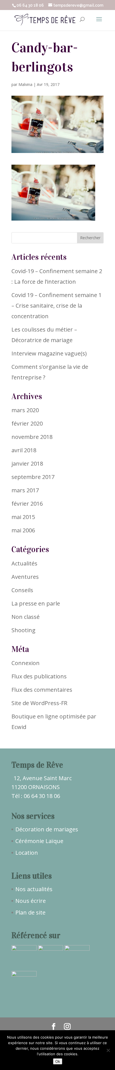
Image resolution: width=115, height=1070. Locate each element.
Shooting (23, 630)
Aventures (25, 576)
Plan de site (30, 912)
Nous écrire (30, 901)
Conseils (22, 590)
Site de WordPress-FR (39, 703)
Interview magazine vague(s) (49, 353)
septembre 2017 (32, 477)
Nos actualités (33, 889)
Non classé (25, 617)
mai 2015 (23, 517)
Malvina (25, 84)
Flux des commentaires (41, 689)
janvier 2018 (27, 463)
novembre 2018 (31, 437)
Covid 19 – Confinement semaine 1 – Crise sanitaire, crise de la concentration (56, 305)
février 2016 (27, 503)
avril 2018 (23, 450)
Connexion (25, 663)
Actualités (24, 563)
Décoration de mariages (46, 829)
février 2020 (27, 423)
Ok (57, 1061)
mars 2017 (25, 490)
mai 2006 (23, 530)
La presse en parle (35, 603)
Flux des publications (39, 676)
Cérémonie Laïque (39, 841)
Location (26, 852)
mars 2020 (25, 410)
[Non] (108, 1050)
